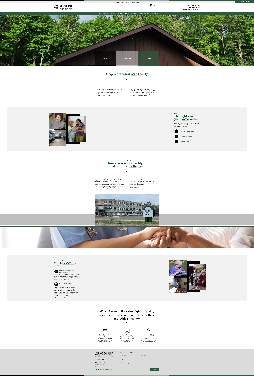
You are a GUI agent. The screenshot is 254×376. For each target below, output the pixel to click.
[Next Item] (251, 40)
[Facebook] (96, 366)
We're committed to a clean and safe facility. (127, 2)
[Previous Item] (2, 40)
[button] (120, 13)
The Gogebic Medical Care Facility (63, 287)
